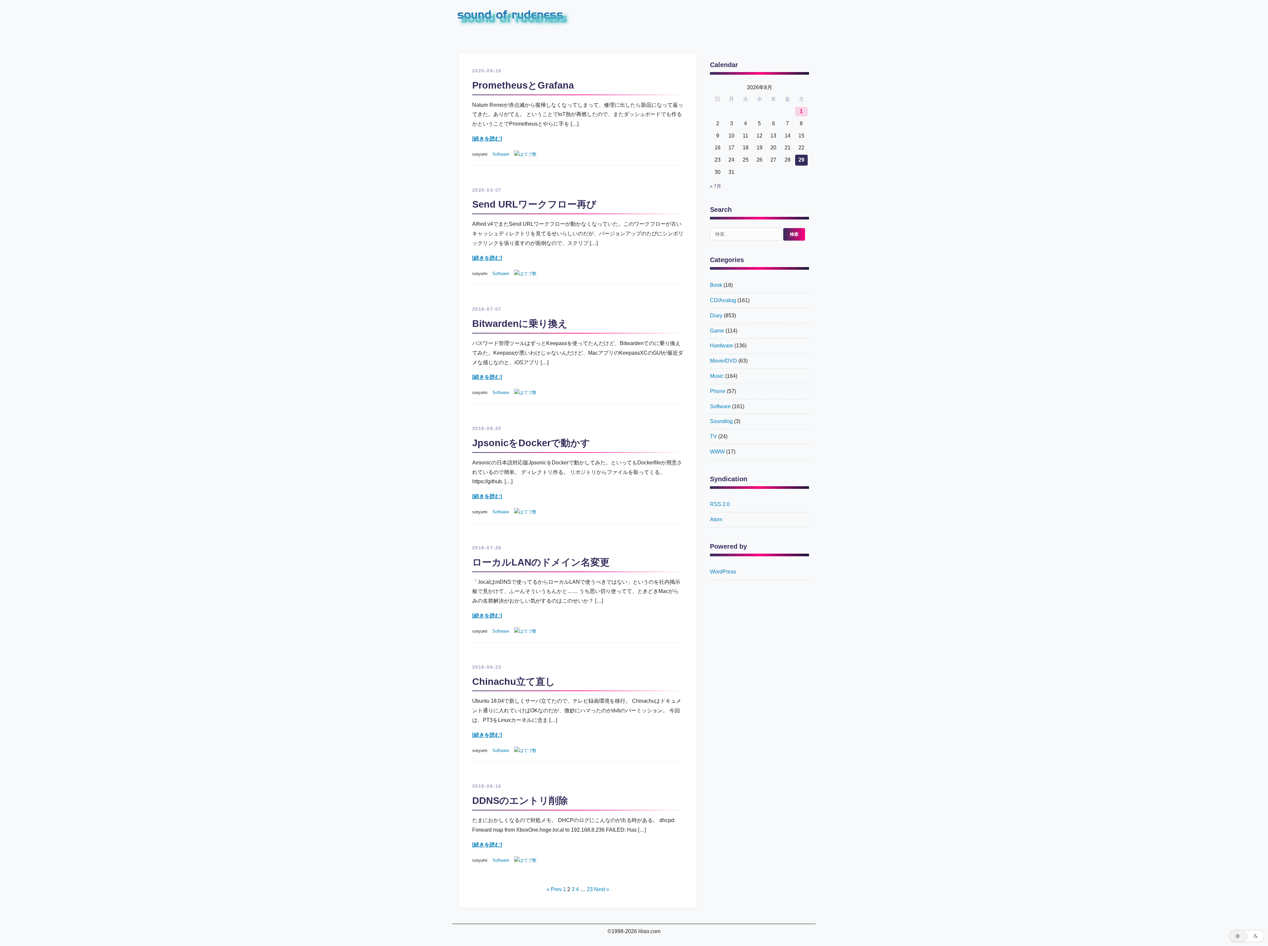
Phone (717, 391)
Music (717, 376)
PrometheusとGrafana (523, 85)
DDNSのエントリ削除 (520, 800)
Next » (601, 889)
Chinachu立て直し (513, 681)
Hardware (721, 345)
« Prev (554, 889)
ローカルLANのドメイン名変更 (541, 562)
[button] (1246, 936)
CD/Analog (723, 300)
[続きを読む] (487, 138)
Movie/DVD (723, 361)
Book (716, 285)
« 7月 (715, 186)
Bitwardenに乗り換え (520, 323)
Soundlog (721, 421)
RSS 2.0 (720, 504)
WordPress (723, 571)
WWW (717, 451)
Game (717, 331)
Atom (716, 519)
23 (590, 889)
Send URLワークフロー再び (534, 204)
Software (500, 154)
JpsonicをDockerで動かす (531, 443)
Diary (716, 315)
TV (713, 436)
